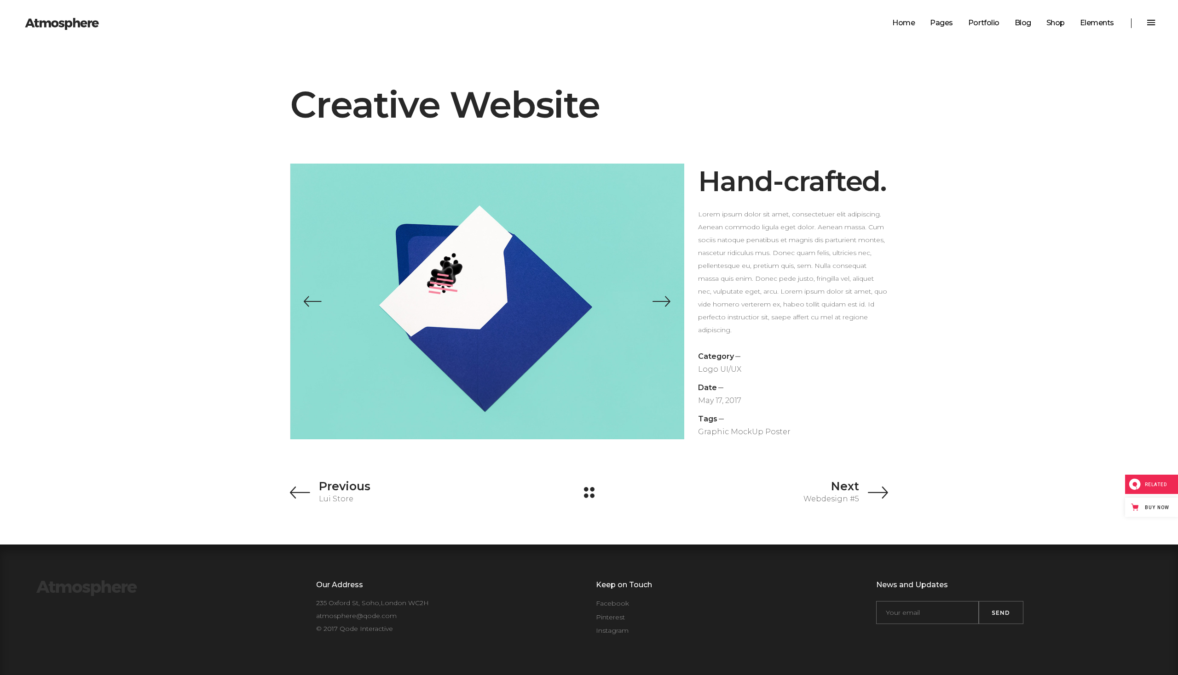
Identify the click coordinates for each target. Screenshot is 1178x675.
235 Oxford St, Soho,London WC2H (372, 603)
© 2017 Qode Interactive (354, 628)
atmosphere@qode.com (356, 616)
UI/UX (730, 369)
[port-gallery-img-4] (555, 301)
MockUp (747, 431)
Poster (778, 431)
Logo (708, 369)
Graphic (713, 431)
